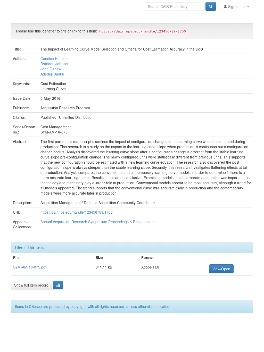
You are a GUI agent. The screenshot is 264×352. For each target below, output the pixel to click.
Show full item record (31, 285)
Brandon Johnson (54, 63)
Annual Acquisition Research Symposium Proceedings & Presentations (97, 221)
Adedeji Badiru (52, 74)
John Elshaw (50, 68)
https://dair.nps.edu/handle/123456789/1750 (76, 212)
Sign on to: (237, 6)
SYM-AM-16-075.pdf (29, 267)
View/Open (221, 268)
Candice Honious (54, 58)
